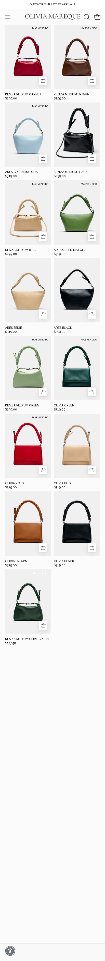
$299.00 (11, 98)
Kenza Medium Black (71, 172)
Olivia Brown (16, 561)
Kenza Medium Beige (21, 249)
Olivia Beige (63, 483)
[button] (86, 17)
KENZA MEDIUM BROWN (71, 94)
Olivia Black (64, 561)
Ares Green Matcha (21, 172)
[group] (52, 4)
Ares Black (63, 327)
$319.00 (11, 176)
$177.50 (10, 643)
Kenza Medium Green (22, 405)
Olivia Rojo (14, 483)
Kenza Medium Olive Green (27, 639)
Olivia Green (64, 405)
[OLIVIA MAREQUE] (52, 17)
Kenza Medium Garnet (23, 94)
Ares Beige (13, 327)
